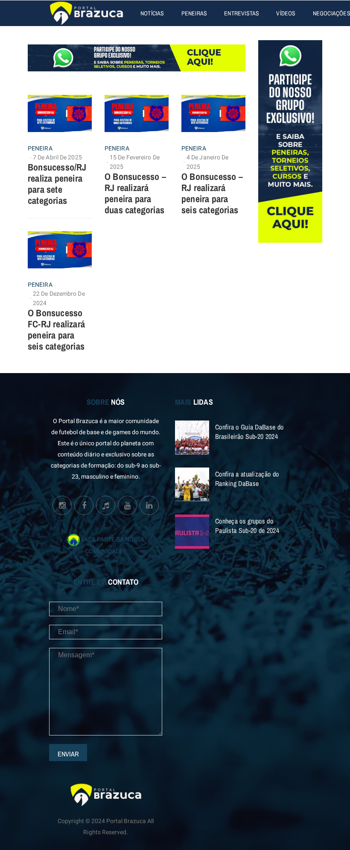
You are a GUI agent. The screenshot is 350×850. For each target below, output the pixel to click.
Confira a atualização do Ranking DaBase (247, 478)
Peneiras (194, 13)
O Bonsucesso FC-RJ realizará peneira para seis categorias (56, 329)
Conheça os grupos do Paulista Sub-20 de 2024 (247, 525)
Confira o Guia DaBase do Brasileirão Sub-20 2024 (249, 431)
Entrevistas (241, 13)
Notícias (152, 13)
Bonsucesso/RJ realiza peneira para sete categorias (57, 184)
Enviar (68, 754)
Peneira (40, 148)
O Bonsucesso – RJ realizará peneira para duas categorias (135, 193)
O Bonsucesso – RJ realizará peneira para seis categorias (212, 193)
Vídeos (285, 13)
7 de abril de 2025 (57, 157)
